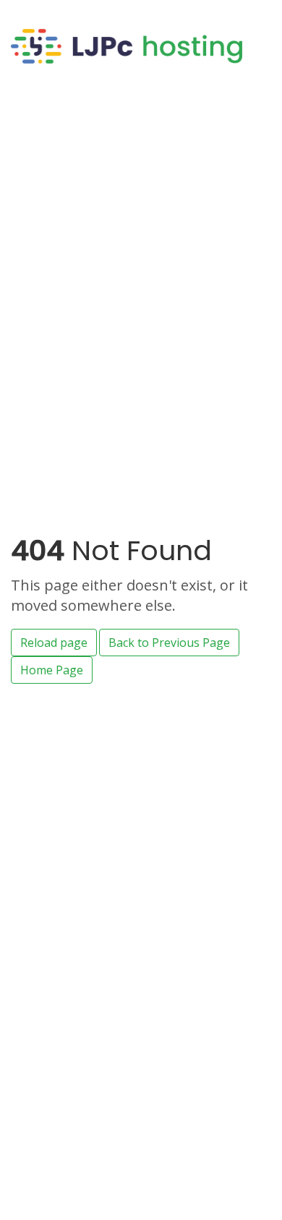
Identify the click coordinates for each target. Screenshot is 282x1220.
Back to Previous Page (169, 642)
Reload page (53, 642)
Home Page (51, 670)
